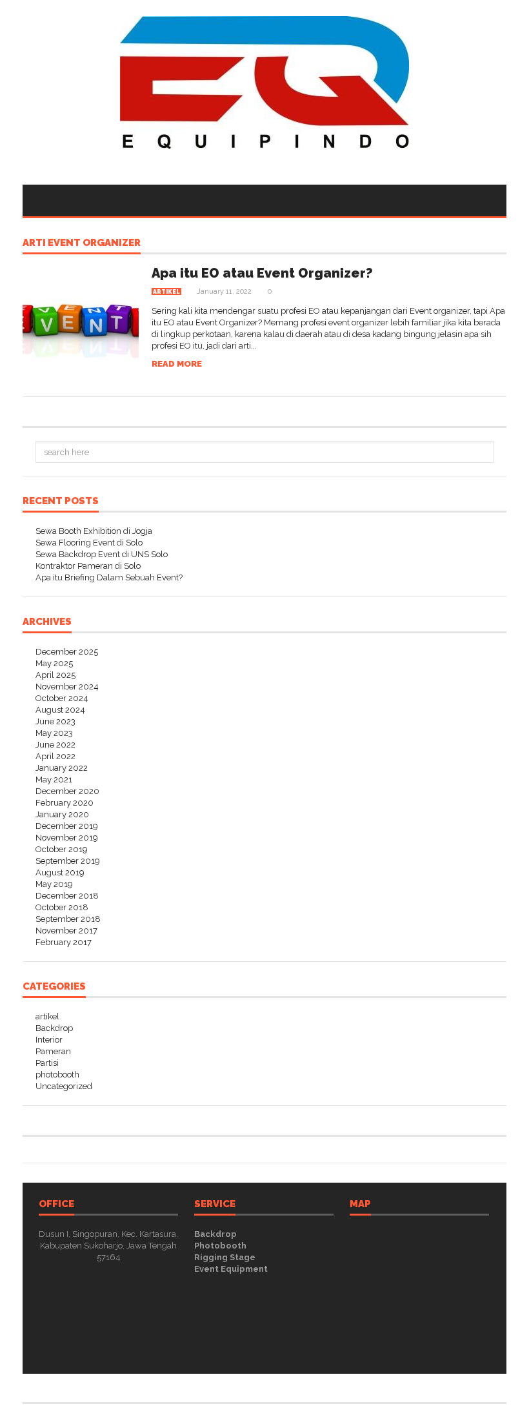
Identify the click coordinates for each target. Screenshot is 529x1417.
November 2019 (66, 837)
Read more (177, 364)
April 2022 (55, 756)
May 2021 (53, 779)
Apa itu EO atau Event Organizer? (262, 273)
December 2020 (67, 791)
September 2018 (68, 919)
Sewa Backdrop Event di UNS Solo (101, 554)
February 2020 (64, 803)
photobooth (57, 1074)
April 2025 (55, 675)
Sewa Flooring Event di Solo (89, 542)
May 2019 (54, 884)
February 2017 (63, 942)
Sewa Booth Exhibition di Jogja (93, 531)
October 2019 (61, 849)
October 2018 (61, 907)
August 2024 (60, 710)
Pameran (53, 1051)
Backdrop (54, 1028)
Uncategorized (63, 1086)
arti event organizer (82, 243)
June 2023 (55, 721)
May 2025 (54, 663)
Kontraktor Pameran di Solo (88, 566)
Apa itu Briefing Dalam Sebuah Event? (109, 577)
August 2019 (60, 872)
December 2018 (67, 896)
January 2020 (62, 814)
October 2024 (61, 698)
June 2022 (55, 744)
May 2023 (54, 733)
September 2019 (67, 861)
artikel (166, 292)
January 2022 (61, 768)
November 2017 (66, 930)
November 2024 (67, 686)
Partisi (47, 1063)
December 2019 (66, 826)
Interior (49, 1040)
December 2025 (66, 652)
